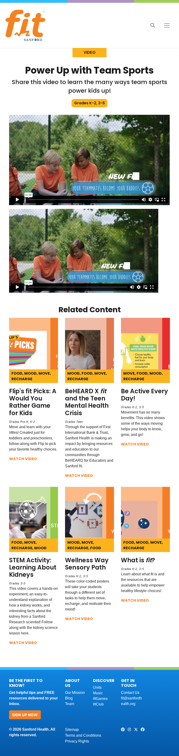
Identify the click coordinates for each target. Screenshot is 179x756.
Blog (69, 698)
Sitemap (72, 730)
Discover (103, 680)
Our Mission (75, 693)
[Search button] (152, 25)
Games (100, 699)
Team (69, 704)
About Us (72, 683)
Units (97, 687)
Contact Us (130, 693)
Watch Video (23, 458)
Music (98, 693)
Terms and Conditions (83, 735)
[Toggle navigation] (166, 25)
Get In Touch (128, 683)
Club (98, 704)
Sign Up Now (25, 714)
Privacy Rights (77, 741)
